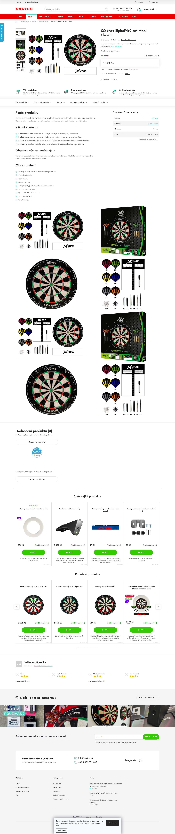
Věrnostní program (22, 787)
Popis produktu (21, 102)
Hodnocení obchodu (31, 2)
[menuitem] (21, 16)
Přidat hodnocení (37, 442)
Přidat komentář (37, 479)
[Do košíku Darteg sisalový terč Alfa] (105, 630)
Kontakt (18, 784)
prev (16, 606)
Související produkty (77, 102)
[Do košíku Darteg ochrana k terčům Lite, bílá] (33, 552)
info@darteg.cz (85, 758)
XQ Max (127, 74)
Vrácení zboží (57, 787)
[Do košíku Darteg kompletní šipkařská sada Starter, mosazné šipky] (141, 630)
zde (57, 825)
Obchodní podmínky (59, 795)
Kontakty (18, 2)
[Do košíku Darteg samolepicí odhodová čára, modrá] (105, 552)
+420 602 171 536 (124, 8)
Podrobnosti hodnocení (128, 40)
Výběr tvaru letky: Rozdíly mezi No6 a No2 (103, 793)
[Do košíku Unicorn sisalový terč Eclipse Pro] (69, 630)
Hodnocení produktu (41, 102)
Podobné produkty (98, 102)
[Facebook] (140, 760)
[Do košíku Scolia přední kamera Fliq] (69, 552)
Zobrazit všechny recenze (43, 666)
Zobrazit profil (146, 698)
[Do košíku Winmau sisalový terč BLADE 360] (33, 630)
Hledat (106, 9)
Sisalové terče (152, 123)
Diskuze (59, 102)
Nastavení (62, 830)
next (158, 606)
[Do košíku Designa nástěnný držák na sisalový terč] (141, 552)
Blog (17, 795)
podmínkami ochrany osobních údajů (125, 742)
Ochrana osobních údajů (60, 799)
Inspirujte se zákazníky (23, 791)
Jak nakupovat (57, 784)
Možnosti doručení (154, 56)
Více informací (116, 46)
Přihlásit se (151, 737)
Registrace (154, 2)
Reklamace (56, 791)
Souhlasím (112, 823)
